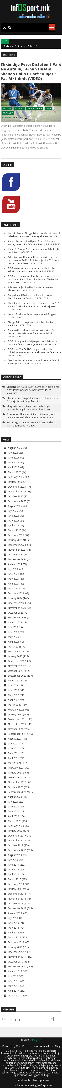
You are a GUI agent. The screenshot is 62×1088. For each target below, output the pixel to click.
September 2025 (17, 501)
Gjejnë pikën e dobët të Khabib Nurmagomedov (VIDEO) (31, 424)
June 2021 (13, 748)
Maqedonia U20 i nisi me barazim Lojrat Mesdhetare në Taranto (30, 297)
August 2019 (15, 855)
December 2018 (17, 893)
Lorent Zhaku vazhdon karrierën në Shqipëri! (32, 314)
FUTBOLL (19, 108)
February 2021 (16, 767)
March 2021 (14, 763)
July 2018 (13, 918)
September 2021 (17, 733)
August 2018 (15, 913)
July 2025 (13, 510)
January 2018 (15, 947)
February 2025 (16, 535)
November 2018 (17, 898)
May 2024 (13, 578)
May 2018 (13, 927)
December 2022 (17, 661)
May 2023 (13, 637)
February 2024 (16, 593)
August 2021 (15, 738)
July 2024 (13, 569)
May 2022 (13, 695)
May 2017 (13, 985)
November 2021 (17, 724)
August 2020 (15, 796)
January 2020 (15, 830)
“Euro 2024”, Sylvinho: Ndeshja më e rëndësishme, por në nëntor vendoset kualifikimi (33, 390)
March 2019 (14, 879)
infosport (6, 117)
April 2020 (13, 816)
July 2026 (13, 452)
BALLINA (7, 108)
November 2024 (17, 549)
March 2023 (14, 646)
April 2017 (13, 990)
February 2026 (16, 477)
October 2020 (15, 787)
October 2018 (15, 903)
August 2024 (15, 564)
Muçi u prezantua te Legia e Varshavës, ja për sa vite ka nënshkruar (29, 407)
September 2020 (17, 792)
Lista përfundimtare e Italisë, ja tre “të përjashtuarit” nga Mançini (33, 399)
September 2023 (17, 617)
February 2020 (16, 826)
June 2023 (13, 632)
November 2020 (17, 782)
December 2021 (17, 719)
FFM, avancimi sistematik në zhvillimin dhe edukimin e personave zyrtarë (31, 270)
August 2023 (15, 622)
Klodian (11, 398)
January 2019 (15, 889)
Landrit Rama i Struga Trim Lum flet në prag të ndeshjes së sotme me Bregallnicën (34, 235)
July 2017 (13, 976)
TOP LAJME (8, 113)
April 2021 (13, 758)
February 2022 (16, 709)
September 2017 (17, 966)
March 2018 (14, 937)
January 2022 (15, 714)
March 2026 (14, 472)
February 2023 (16, 651)
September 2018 (17, 908)
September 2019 (17, 850)
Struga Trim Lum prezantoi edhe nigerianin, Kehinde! (32, 324)
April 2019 (13, 874)
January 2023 (15, 656)
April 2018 (13, 932)
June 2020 (13, 806)
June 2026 (13, 457)
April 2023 (13, 641)
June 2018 (13, 922)
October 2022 (15, 670)
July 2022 (13, 685)
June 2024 (13, 574)
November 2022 (17, 666)
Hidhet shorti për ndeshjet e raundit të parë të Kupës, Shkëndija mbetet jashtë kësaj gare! (33, 305)
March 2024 (14, 588)
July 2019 (13, 859)
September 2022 (17, 675)
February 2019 (16, 884)
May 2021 (13, 753)
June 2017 (13, 981)
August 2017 (15, 971)
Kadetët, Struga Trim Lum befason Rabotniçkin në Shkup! (34, 251)
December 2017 (17, 952)
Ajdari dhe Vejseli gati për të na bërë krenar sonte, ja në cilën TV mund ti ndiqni (32, 243)
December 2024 (17, 544)
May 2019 (13, 869)
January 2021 (15, 772)
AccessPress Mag (50, 1046)
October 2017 (15, 961)
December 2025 (17, 486)
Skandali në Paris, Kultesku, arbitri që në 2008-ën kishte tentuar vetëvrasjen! (32, 416)
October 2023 (15, 612)
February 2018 (16, 942)
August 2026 (15, 447)
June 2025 (13, 515)
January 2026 (15, 481)
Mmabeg (12, 422)
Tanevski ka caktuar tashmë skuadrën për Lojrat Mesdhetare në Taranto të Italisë (31, 332)
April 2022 (13, 700)
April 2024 (13, 583)
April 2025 (13, 525)
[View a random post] (4, 28)
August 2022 (15, 680)
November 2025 (17, 491)
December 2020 (17, 777)
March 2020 (14, 821)
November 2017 (17, 956)
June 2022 (13, 690)
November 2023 (17, 607)
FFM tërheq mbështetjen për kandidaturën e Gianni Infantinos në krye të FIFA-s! (32, 343)
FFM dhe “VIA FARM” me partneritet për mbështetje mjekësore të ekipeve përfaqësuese (34, 351)
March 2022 (14, 704)
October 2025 (15, 496)
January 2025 (15, 540)
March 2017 (14, 995)
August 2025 (15, 506)
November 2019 (17, 840)
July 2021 (13, 743)
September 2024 (17, 559)
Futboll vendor (35, 108)
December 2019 (17, 835)
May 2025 (13, 520)
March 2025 (14, 530)
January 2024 (15, 598)
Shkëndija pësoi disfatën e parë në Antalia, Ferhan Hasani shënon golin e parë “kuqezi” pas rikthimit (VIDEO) (31, 71)
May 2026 (13, 462)
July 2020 (13, 801)
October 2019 (15, 845)
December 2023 (17, 603)
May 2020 (13, 811)
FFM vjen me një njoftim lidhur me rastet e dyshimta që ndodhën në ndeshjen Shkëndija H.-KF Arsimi (33, 279)
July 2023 (13, 627)
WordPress (22, 1046)
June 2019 (13, 864)
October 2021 (15, 729)
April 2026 (13, 467)
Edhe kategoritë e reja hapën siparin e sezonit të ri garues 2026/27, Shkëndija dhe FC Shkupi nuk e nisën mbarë (33, 260)
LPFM (48, 108)
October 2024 (15, 554)
